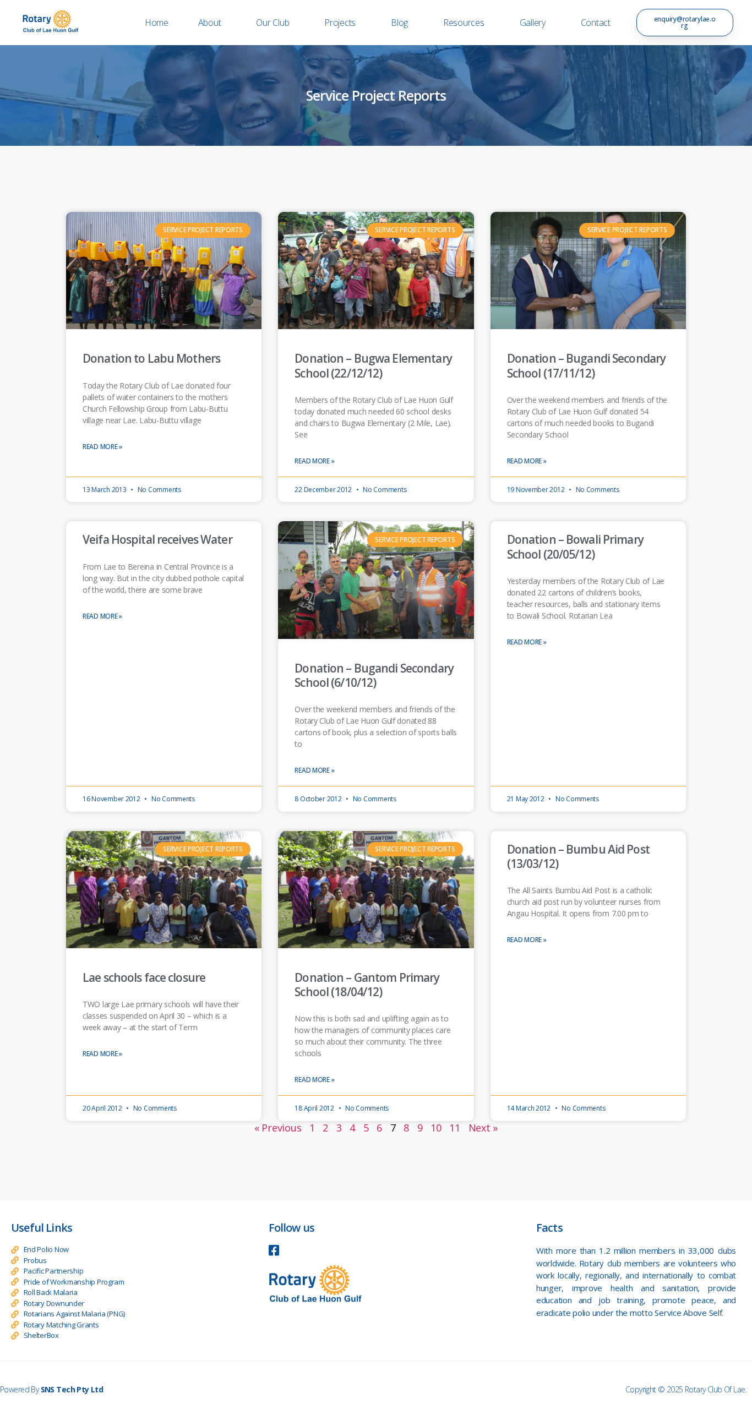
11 (454, 1127)
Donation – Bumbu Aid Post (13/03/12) (578, 856)
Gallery (533, 23)
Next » (483, 1127)
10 (436, 1127)
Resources (463, 23)
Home (156, 23)
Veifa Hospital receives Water (157, 539)
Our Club (272, 23)
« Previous (277, 1127)
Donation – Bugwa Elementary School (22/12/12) (373, 365)
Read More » (102, 446)
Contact (596, 23)
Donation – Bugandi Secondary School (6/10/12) (374, 675)
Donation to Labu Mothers (151, 358)
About (209, 23)
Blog (399, 23)
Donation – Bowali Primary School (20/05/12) (575, 546)
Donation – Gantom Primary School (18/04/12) (367, 984)
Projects (340, 23)
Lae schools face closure (144, 977)
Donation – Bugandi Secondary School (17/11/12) (586, 365)
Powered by (51, 1389)
